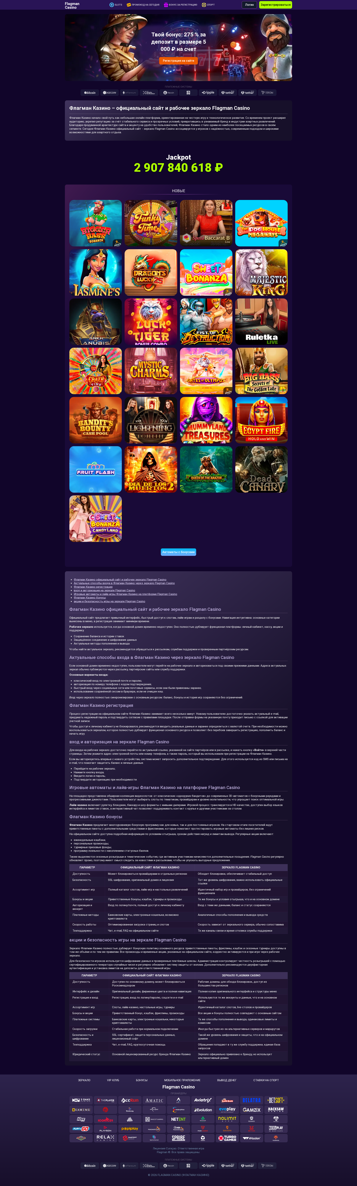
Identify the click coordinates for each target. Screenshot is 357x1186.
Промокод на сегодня (145, 5)
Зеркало (84, 1080)
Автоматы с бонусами (178, 552)
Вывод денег (227, 1080)
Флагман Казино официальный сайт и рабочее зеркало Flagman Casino (120, 579)
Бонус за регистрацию (183, 5)
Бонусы (141, 1080)
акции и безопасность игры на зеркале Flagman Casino (109, 601)
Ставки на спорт (266, 1080)
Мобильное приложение (182, 1080)
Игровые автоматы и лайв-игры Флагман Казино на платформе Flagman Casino (125, 594)
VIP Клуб (113, 1080)
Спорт (211, 5)
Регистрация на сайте (178, 60)
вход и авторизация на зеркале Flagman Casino (104, 590)
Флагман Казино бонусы (90, 597)
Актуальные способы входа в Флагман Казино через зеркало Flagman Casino (124, 583)
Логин (249, 5)
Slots (118, 5)
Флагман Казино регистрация (93, 587)
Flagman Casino (72, 5)
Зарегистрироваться (276, 5)
